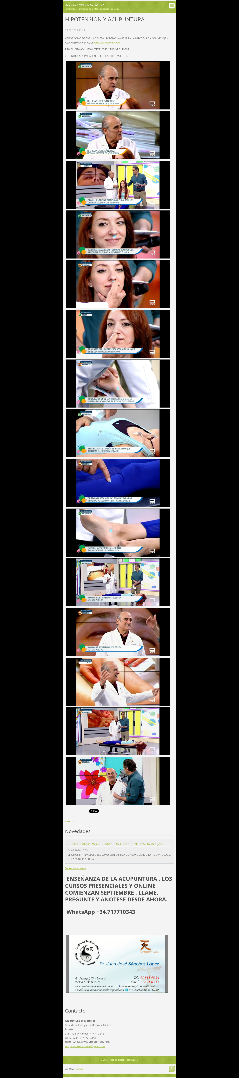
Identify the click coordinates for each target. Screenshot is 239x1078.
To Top (172, 1069)
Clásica (79, 1069)
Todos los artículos (75, 868)
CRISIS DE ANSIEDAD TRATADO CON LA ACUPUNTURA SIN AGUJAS (115, 844)
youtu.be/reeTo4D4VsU (106, 42)
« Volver (69, 821)
